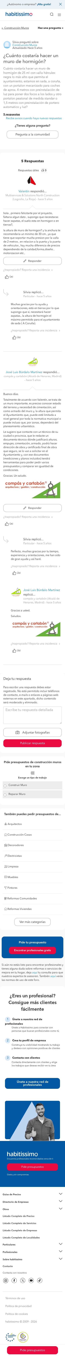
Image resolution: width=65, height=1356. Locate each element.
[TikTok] (40, 1281)
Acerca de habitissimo (14, 1263)
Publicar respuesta (32, 743)
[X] (23, 1281)
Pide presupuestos (32, 1350)
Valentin (24, 191)
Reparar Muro (17, 794)
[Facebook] (14, 1281)
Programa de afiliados (14, 1270)
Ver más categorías (33, 922)
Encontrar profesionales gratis (32, 950)
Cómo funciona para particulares (20, 1249)
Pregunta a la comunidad (33, 134)
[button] (32, 1194)
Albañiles (8, 1233)
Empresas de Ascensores (16, 1206)
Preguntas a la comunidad (16, 1217)
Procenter (8, 1223)
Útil (11, 277)
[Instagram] (6, 1281)
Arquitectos (9, 1236)
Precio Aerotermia (12, 1202)
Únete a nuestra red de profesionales (32, 1083)
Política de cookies (16, 1314)
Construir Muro (17, 785)
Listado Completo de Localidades (21, 1238)
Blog (5, 1213)
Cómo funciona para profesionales (21, 1256)
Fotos (5, 1220)
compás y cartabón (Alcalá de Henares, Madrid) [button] (33, 376)
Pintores (7, 1226)
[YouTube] (31, 1281)
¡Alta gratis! (44, 4)
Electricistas (9, 1229)
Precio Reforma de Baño (15, 1198)
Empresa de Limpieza (14, 1209)
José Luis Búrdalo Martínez (24, 372)
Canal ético (9, 1267)
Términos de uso (15, 1298)
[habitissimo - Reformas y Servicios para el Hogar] (15, 14)
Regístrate (8, 1252)
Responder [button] (35, 261)
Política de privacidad (18, 1306)
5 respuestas (11, 114)
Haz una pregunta (49, 28)
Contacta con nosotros (15, 1273)
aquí (35, 972)
